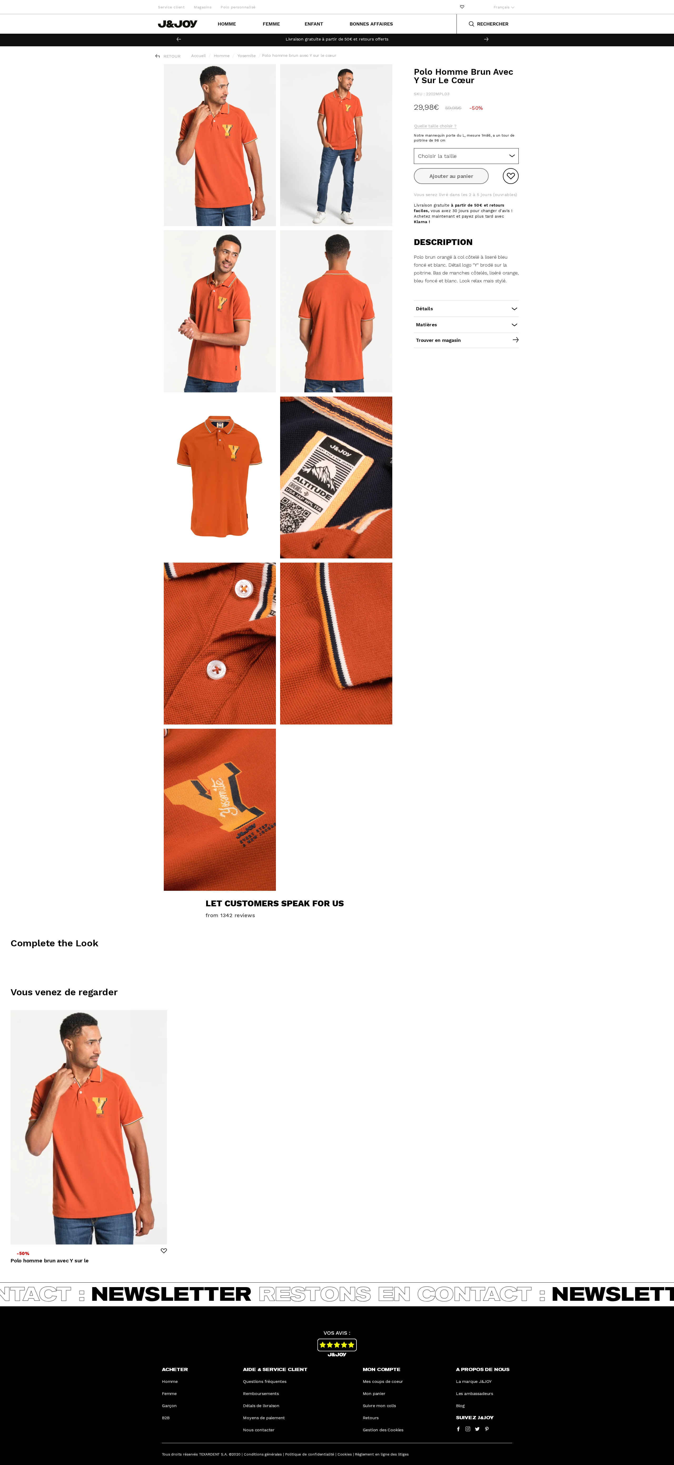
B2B (165, 1417)
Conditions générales (263, 1454)
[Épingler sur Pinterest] (486, 1428)
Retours (371, 1417)
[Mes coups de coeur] (462, 7)
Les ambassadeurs (474, 1393)
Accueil (198, 55)
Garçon (169, 1405)
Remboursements (261, 1393)
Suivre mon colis (379, 1405)
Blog (460, 1405)
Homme (227, 24)
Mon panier (374, 1393)
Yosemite (246, 55)
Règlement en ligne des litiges (381, 1454)
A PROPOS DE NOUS (482, 1369)
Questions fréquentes (264, 1381)
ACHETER (175, 1369)
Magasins (202, 7)
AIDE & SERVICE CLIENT (275, 1369)
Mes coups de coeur (383, 1381)
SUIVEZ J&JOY (475, 1418)
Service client (171, 7)
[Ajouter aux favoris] (511, 176)
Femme (271, 24)
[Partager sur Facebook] (458, 1428)
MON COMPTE (381, 1369)
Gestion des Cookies (383, 1429)
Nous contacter (259, 1429)
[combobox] (466, 156)
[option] (337, 39)
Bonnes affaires (371, 24)
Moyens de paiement (264, 1417)
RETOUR (172, 56)
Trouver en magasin (438, 340)
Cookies (345, 1454)
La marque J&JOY (474, 1381)
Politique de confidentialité (309, 1454)
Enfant (314, 24)
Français (502, 7)
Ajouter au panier (451, 176)
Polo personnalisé (238, 7)
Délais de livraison (261, 1405)
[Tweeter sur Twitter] (477, 1428)
